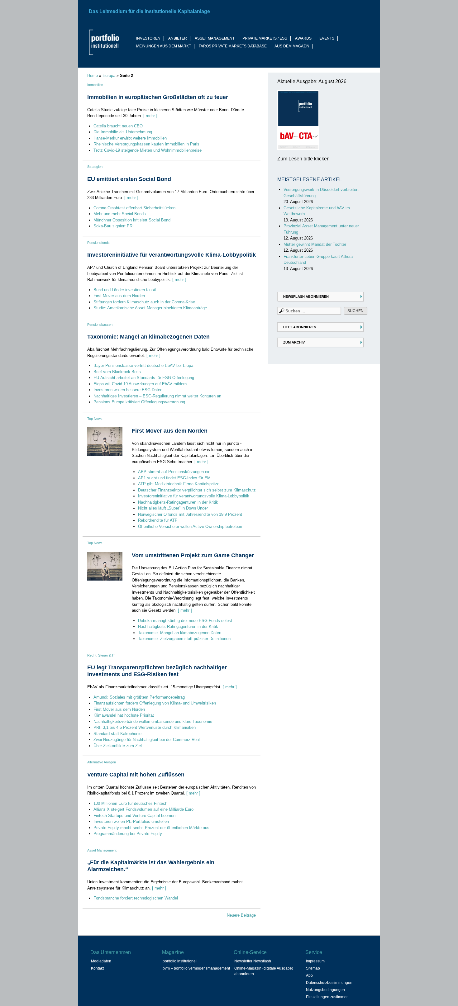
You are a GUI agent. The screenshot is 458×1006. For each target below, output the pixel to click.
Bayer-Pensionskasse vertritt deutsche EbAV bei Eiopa (143, 365)
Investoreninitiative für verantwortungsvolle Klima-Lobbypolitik (171, 255)
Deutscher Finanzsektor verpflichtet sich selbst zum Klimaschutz (197, 490)
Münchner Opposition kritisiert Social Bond (131, 220)
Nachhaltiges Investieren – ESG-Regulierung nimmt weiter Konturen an (157, 396)
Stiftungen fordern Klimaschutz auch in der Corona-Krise (144, 302)
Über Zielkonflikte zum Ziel (117, 745)
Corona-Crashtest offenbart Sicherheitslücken (134, 208)
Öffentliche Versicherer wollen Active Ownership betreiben (190, 526)
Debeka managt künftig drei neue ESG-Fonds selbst (185, 620)
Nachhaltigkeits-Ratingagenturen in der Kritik (178, 502)
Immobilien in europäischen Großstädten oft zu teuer (157, 97)
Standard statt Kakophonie (117, 733)
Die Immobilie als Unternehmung (122, 132)
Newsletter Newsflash (252, 961)
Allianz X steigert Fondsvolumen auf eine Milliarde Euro (143, 809)
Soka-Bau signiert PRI (113, 226)
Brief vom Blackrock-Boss (117, 371)
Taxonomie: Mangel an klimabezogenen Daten (148, 337)
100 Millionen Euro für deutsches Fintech (130, 803)
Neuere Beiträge (241, 915)
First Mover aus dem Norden (119, 295)
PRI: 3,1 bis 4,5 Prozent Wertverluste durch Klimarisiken (144, 727)
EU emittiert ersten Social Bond (129, 179)
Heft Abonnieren (299, 327)
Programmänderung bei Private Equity (127, 833)
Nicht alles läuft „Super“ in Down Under (173, 508)
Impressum (315, 961)
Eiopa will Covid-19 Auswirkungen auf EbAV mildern (140, 384)
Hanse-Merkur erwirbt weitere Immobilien (130, 138)
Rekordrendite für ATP (158, 520)
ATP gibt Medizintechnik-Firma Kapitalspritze (178, 484)
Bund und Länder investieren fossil (124, 289)
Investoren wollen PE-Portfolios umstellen (131, 821)
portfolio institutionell (180, 961)
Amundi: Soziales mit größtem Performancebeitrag (139, 697)
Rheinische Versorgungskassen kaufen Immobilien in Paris (146, 144)
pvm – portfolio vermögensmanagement (196, 968)
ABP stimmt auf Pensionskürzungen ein (174, 471)
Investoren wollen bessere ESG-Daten (127, 389)
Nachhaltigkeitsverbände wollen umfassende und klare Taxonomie (152, 721)
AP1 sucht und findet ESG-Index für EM (174, 478)
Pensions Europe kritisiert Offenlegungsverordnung (139, 402)
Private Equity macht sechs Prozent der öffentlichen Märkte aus (151, 827)
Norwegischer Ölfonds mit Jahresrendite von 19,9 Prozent (190, 514)
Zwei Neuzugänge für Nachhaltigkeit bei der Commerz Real (146, 739)
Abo (309, 975)
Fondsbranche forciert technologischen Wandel (135, 898)
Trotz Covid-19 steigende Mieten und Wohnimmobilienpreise (147, 150)
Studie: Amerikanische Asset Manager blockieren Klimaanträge (150, 308)
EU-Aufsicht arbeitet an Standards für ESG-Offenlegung (143, 377)
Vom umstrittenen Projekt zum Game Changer (193, 555)
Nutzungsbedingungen (325, 990)
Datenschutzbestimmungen (329, 982)
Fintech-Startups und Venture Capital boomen (134, 815)
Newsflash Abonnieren (306, 296)
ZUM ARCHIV (294, 342)
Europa (109, 75)
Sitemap (313, 968)
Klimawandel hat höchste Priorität (123, 715)
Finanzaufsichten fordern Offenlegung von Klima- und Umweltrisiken (154, 703)
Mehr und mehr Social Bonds (119, 213)
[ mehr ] (150, 115)
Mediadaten (101, 961)
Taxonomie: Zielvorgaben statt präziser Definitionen (184, 638)
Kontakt (97, 968)
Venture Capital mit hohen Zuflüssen (135, 774)
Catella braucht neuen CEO (118, 126)
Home (92, 75)
